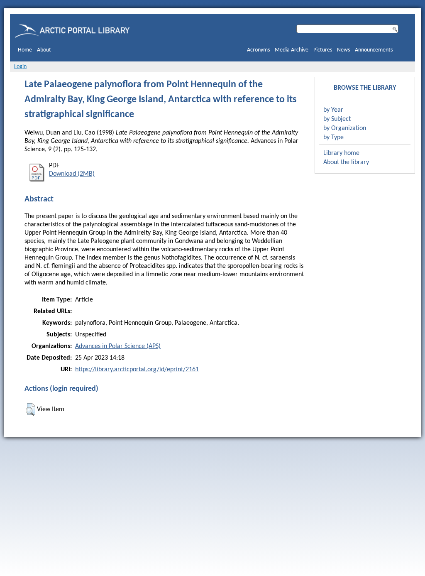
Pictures (322, 50)
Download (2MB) (72, 174)
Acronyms (258, 50)
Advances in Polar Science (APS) (118, 346)
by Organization (344, 128)
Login (20, 67)
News (343, 50)
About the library (346, 162)
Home (25, 50)
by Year (333, 110)
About (44, 50)
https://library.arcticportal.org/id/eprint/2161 (137, 369)
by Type (333, 137)
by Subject (337, 119)
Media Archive (291, 50)
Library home (341, 153)
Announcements (374, 50)
